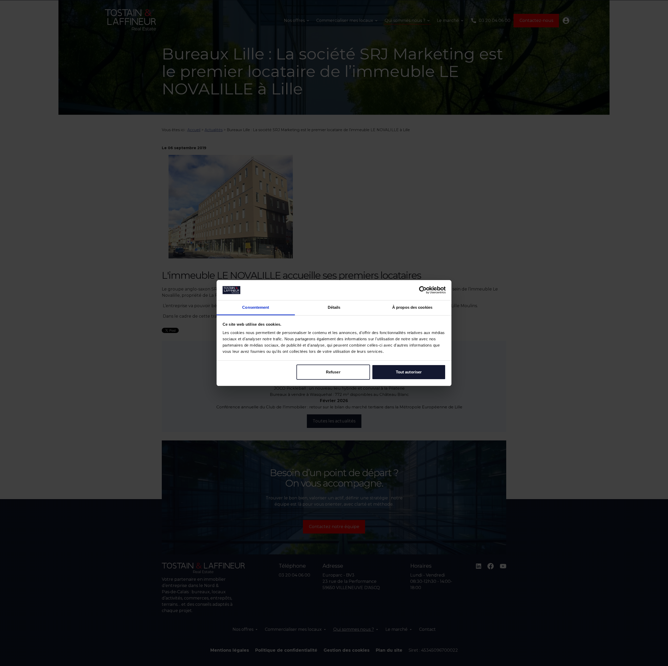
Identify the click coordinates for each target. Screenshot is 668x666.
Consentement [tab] (255, 307)
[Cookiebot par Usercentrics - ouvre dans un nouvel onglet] (423, 290)
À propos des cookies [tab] (412, 307)
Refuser (333, 372)
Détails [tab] (334, 307)
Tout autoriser (409, 372)
